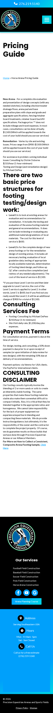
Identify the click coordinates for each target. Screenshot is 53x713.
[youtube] (26, 592)
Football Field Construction (26, 568)
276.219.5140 (29, 4)
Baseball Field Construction (26, 572)
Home (6, 78)
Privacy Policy (22, 708)
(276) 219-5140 (27, 655)
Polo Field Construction (24, 580)
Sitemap (33, 708)
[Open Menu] (47, 20)
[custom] (35, 592)
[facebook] (18, 592)
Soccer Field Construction (25, 576)
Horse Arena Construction (26, 585)
